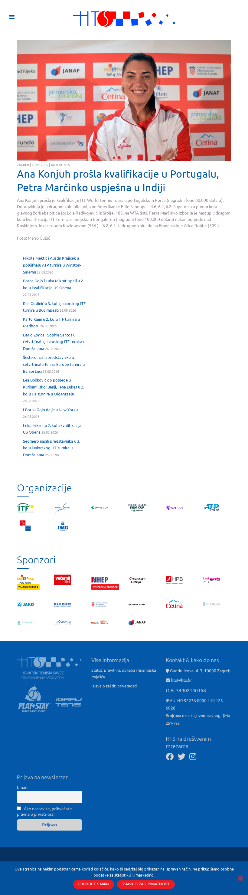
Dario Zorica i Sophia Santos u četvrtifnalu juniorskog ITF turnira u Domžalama (54, 341)
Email (22, 787)
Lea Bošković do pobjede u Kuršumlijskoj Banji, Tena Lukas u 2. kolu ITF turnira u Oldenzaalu (53, 386)
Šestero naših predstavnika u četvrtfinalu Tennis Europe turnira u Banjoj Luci (54, 364)
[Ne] (240, 878)
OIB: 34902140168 (186, 690)
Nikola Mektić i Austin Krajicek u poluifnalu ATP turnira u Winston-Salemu (52, 264)
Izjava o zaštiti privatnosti (114, 685)
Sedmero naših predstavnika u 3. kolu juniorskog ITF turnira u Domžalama (51, 447)
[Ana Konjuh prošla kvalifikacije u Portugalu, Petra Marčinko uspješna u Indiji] (124, 100)
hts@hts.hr (181, 680)
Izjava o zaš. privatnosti (146, 884)
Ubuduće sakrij (93, 884)
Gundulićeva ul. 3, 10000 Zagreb (199, 670)
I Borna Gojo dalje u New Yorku (50, 409)
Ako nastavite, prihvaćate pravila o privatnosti (44, 811)
